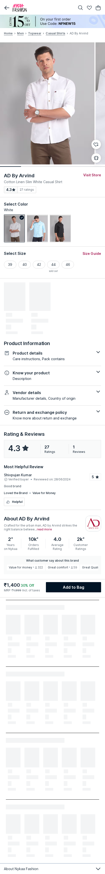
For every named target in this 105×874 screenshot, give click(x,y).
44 (53, 264)
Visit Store (92, 175)
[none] (52, 21)
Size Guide (92, 253)
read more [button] (44, 529)
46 (68, 264)
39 (10, 264)
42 (39, 264)
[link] (14, 228)
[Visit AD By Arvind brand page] (93, 523)
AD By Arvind (19, 176)
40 (24, 264)
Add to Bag (73, 587)
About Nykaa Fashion (21, 869)
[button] (7, 8)
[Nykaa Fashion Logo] (43, 8)
